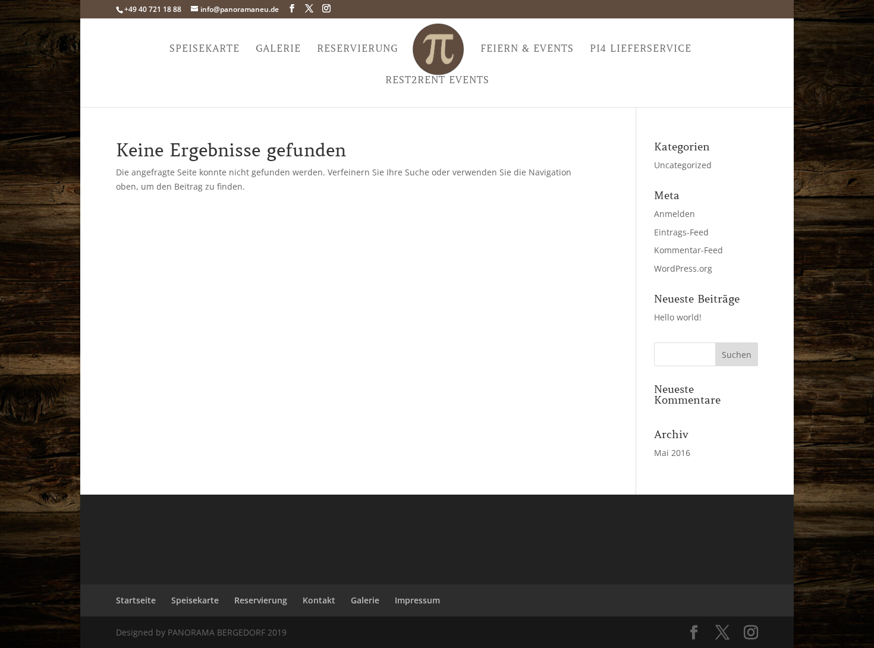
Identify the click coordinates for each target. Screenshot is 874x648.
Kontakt (319, 600)
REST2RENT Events (437, 81)
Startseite (136, 600)
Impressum (417, 600)
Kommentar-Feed (688, 250)
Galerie (278, 49)
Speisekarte (204, 49)
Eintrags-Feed (681, 232)
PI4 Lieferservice (640, 49)
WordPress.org (683, 268)
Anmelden (674, 213)
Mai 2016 (672, 452)
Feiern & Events (527, 49)
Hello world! (678, 317)
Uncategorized (683, 165)
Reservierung (357, 49)
